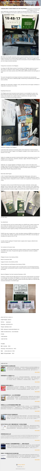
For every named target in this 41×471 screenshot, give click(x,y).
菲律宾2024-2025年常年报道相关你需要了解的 (11, 404)
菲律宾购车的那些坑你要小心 (7, 385)
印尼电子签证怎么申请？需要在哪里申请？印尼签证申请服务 (14, 424)
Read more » (37, 372)
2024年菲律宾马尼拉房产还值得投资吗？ (9, 414)
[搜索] (39, 2)
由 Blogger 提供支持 (21, 464)
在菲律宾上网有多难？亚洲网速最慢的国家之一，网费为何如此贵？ (15, 443)
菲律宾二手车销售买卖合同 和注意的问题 (9, 453)
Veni (23, 466)
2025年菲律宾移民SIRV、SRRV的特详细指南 (10, 395)
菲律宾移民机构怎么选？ (6, 434)
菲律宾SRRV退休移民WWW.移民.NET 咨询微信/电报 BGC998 (20, 1)
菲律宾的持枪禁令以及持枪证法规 (8, 366)
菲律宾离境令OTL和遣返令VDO (7, 375)
